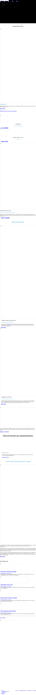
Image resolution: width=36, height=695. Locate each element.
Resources (3, 5)
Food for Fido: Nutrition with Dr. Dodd (8, 571)
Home (17, 690)
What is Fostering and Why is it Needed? (8, 597)
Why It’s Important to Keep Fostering (8, 610)
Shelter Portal (4, 4)
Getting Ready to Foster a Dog (6, 584)
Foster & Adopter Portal (5, 3)
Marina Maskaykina (3, 573)
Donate (3, 6)
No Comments (9, 573)
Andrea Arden (10, 324)
